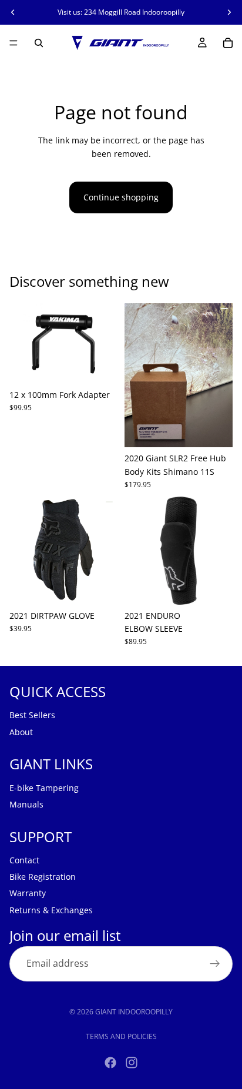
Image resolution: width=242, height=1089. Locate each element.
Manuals (26, 804)
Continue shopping (121, 197)
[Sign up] (215, 964)
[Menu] (13, 42)
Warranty (27, 893)
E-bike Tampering (44, 787)
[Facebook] (110, 1063)
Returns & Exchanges (51, 910)
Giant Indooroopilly (134, 1012)
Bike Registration (42, 876)
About (21, 732)
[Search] (39, 43)
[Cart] (228, 43)
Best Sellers (32, 715)
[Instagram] (132, 1063)
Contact (24, 860)
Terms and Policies (121, 1036)
